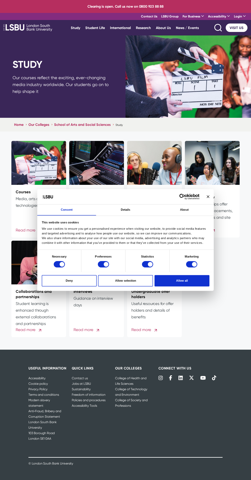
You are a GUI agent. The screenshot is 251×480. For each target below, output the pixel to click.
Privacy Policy (37, 389)
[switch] (103, 264)
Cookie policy (38, 384)
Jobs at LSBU (81, 384)
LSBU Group (170, 16)
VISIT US (237, 27)
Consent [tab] (67, 209)
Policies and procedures (88, 400)
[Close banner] (208, 196)
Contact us (80, 378)
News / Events (187, 27)
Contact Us (149, 16)
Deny (69, 280)
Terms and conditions (43, 395)
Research (143, 27)
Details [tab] (125, 209)
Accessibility (36, 378)
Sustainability (81, 389)
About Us (163, 27)
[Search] (218, 27)
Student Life (95, 27)
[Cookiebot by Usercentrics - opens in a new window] (182, 197)
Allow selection (125, 280)
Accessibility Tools (84, 405)
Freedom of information (88, 395)
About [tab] (184, 209)
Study (75, 27)
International (120, 27)
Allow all (182, 280)
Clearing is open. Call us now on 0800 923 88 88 (125, 6)
